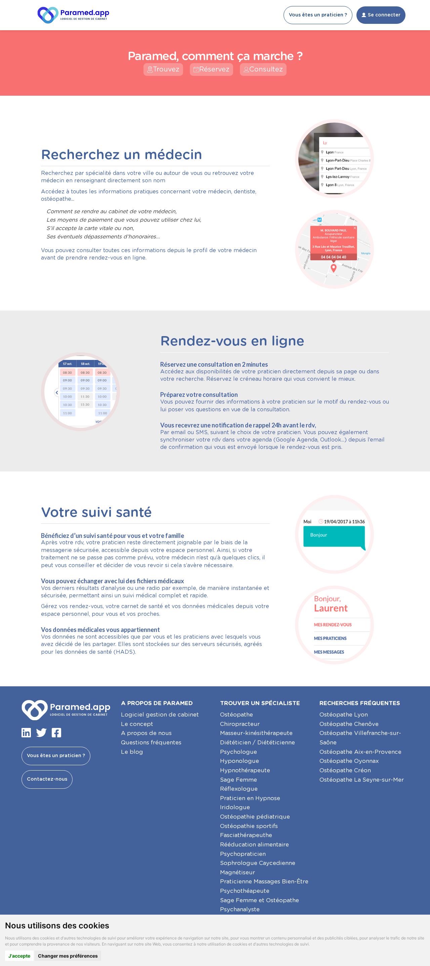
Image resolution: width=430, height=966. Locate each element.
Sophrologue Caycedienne (257, 863)
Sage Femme (238, 780)
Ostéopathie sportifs (249, 826)
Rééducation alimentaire (254, 844)
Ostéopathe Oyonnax (349, 761)
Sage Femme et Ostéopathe (259, 900)
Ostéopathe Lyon (343, 715)
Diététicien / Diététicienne (257, 742)
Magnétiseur (237, 872)
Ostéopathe (236, 715)
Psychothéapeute (244, 891)
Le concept (137, 724)
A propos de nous (146, 733)
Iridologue (235, 807)
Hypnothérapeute (245, 770)
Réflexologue (239, 789)
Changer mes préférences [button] (68, 956)
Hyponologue (239, 761)
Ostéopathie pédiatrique (255, 817)
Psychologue (238, 752)
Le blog (132, 752)
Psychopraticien (243, 854)
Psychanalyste (240, 909)
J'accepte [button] (19, 956)
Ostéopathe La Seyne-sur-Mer (361, 780)
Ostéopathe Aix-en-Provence (360, 752)
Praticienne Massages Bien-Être (264, 881)
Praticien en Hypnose (250, 798)
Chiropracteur (240, 724)
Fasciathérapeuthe (246, 835)
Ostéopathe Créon (345, 770)
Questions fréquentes (151, 742)
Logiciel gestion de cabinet (160, 715)
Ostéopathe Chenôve (349, 724)
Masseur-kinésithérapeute (256, 733)
